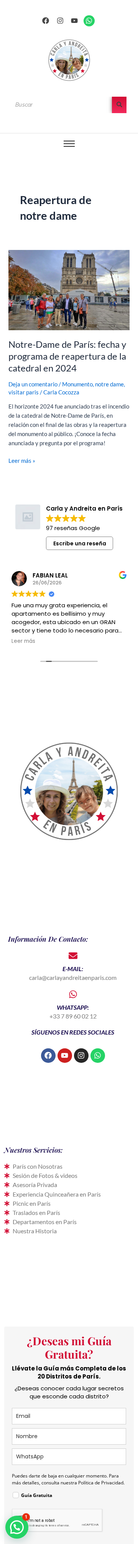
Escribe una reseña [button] (79, 543)
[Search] (119, 105)
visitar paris (23, 392)
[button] (16, 1527)
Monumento (77, 384)
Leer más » (21, 460)
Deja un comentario (33, 384)
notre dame (109, 384)
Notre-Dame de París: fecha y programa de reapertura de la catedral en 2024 (67, 356)
